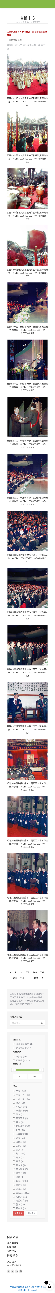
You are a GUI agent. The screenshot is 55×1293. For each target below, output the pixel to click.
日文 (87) (20, 1130)
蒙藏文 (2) (21, 1188)
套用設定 (18, 1213)
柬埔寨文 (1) (22, 1134)
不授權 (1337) (22, 1056)
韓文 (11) (20, 1204)
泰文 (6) (20, 1149)
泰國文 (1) (21, 1145)
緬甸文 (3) (21, 1165)
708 (35, 972)
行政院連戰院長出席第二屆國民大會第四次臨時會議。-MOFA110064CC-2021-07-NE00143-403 (27, 786)
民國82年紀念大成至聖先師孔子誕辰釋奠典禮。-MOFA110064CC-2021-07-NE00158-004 (27, 101)
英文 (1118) (21, 1173)
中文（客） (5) (23, 1094)
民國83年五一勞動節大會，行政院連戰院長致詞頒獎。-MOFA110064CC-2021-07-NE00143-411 (27, 330)
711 (22, 978)
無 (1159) (20, 1153)
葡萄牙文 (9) (22, 1180)
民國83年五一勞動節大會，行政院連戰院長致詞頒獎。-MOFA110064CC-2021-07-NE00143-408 (27, 501)
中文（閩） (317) (24, 1098)
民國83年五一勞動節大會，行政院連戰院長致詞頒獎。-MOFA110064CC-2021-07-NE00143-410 (27, 387)
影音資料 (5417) (24, 1048)
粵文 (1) (20, 1157)
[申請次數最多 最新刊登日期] (15, 39)
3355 (36, 978)
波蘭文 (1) (21, 1141)
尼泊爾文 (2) (22, 1118)
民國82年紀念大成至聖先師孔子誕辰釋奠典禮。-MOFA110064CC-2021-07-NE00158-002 (27, 216)
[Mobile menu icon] (5, 4)
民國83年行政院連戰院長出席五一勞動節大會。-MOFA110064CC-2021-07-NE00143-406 (27, 615)
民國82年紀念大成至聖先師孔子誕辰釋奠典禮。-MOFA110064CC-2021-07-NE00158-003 (27, 158)
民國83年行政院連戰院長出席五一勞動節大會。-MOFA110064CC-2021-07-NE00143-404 (27, 729)
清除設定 (31, 1213)
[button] (45, 91)
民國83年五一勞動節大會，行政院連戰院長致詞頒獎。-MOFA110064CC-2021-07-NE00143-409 (27, 444)
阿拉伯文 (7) (22, 1200)
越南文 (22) (21, 1196)
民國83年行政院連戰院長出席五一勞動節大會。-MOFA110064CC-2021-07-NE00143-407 (27, 558)
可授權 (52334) (23, 1060)
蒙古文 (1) (21, 1184)
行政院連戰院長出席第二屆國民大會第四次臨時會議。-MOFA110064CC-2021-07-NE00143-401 (27, 901)
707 (27, 972)
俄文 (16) (20, 1102)
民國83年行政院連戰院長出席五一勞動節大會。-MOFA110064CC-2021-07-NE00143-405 (27, 672)
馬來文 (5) (21, 1208)
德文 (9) (20, 1122)
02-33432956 (14, 1264)
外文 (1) (20, 1114)
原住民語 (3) (22, 1110)
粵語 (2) (20, 1161)
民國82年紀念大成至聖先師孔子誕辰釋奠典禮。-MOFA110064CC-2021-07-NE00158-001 (27, 273)
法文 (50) (20, 1137)
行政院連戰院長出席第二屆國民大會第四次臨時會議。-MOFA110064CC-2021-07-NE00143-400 (27, 958)
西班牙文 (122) (23, 1192)
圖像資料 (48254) (24, 1044)
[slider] (13, 1070)
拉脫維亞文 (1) (23, 1126)
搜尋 (42, 1023)
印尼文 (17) (21, 1106)
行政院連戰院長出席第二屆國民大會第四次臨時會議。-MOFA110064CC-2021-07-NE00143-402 (27, 843)
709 (42, 972)
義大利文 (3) (22, 1169)
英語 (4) (20, 1177)
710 (15, 978)
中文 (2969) (21, 1090)
